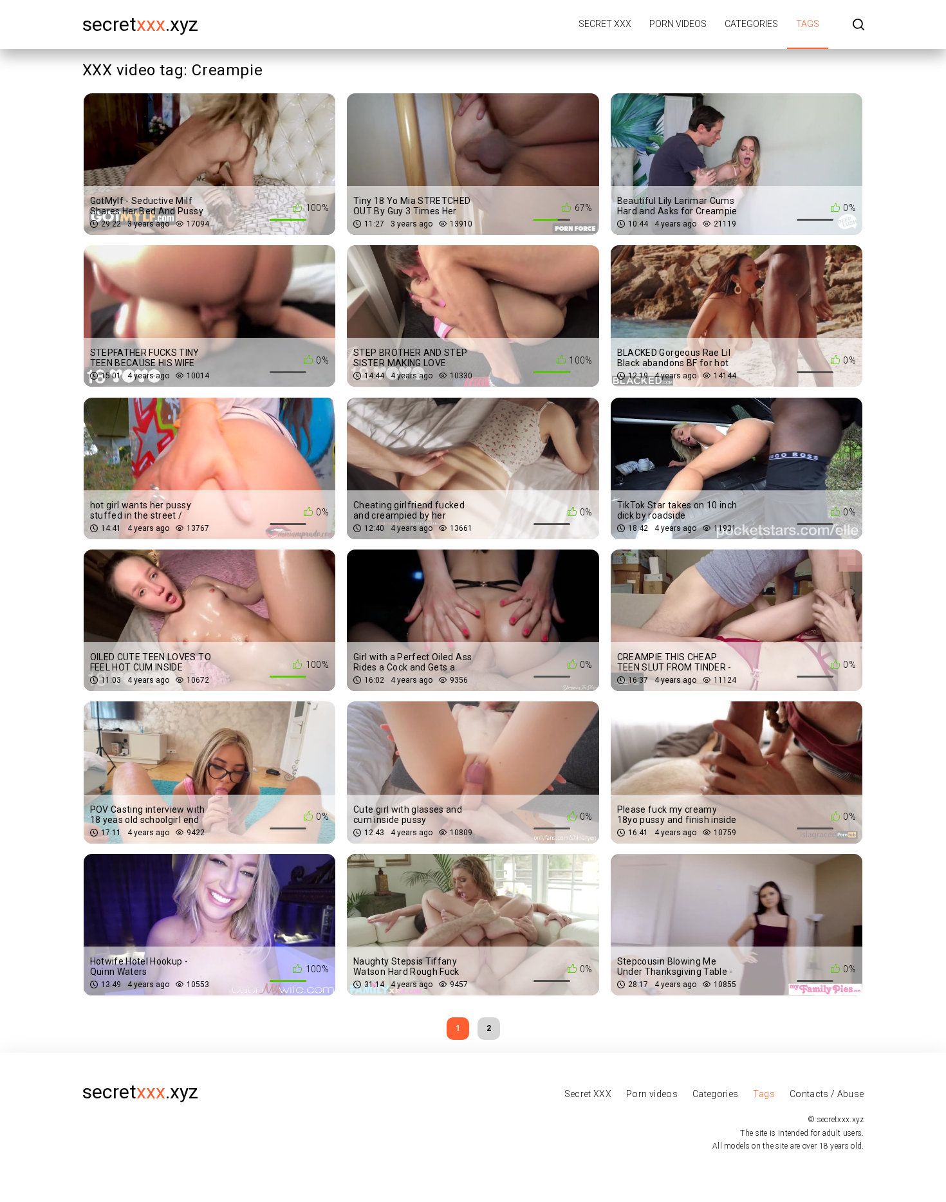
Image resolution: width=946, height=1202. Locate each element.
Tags (807, 24)
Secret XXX (605, 24)
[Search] (858, 25)
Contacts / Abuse (827, 1094)
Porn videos (678, 24)
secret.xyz (140, 24)
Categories (751, 24)
